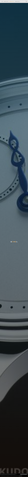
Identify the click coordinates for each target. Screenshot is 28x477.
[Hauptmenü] (26, 1)
